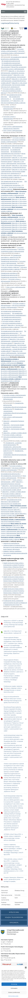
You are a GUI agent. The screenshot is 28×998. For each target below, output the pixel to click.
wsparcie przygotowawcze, (11, 543)
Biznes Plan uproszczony (18, 67)
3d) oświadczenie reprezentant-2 (11, 319)
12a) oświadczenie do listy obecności (12, 181)
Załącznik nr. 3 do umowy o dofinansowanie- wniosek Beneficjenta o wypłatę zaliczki (14, 81)
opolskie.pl (14, 922)
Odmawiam (14, 988)
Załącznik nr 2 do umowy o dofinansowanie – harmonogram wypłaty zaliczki (13, 345)
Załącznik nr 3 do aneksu (13, 527)
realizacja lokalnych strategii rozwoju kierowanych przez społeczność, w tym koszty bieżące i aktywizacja (15, 547)
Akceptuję (14, 984)
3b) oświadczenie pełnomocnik (10, 61)
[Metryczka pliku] (26, 624)
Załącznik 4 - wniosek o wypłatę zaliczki (15, 433)
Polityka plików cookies (13, 995)
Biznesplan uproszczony (8, 197)
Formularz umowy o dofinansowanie (13, 69)
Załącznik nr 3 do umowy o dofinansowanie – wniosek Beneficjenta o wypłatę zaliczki (14, 349)
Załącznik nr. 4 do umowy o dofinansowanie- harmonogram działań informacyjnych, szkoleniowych (14, 85)
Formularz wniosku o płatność (12, 89)
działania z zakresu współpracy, (12, 551)
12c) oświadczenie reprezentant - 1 (11, 185)
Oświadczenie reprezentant (9, 261)
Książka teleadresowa (14, 917)
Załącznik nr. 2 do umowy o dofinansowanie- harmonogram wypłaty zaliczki (13, 77)
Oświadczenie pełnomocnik (9, 259)
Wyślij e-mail (18, 913)
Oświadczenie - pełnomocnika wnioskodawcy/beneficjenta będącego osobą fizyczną (14, 449)
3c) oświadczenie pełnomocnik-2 (11, 317)
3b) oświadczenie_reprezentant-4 (11, 476)
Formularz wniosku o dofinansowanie (14, 395)
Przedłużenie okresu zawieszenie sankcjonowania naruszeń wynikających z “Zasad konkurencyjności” (15, 602)
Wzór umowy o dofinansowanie (12, 130)
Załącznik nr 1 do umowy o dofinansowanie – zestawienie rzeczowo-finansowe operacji (13, 341)
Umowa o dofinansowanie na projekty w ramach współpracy (13, 337)
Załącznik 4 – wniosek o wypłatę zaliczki (14, 491)
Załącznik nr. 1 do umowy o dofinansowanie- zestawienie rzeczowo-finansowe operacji (13, 73)
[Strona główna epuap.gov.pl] (21, 964)
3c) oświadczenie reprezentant (10, 63)
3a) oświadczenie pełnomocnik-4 (10, 474)
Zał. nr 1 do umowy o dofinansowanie (13, 265)
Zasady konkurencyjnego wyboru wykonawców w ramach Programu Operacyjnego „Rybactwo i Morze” (13, 565)
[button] (26, 967)
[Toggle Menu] (25, 11)
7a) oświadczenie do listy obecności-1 (12, 331)
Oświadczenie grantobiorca (9, 273)
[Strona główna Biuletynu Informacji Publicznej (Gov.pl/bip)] (8, 964)
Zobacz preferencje (14, 992)
